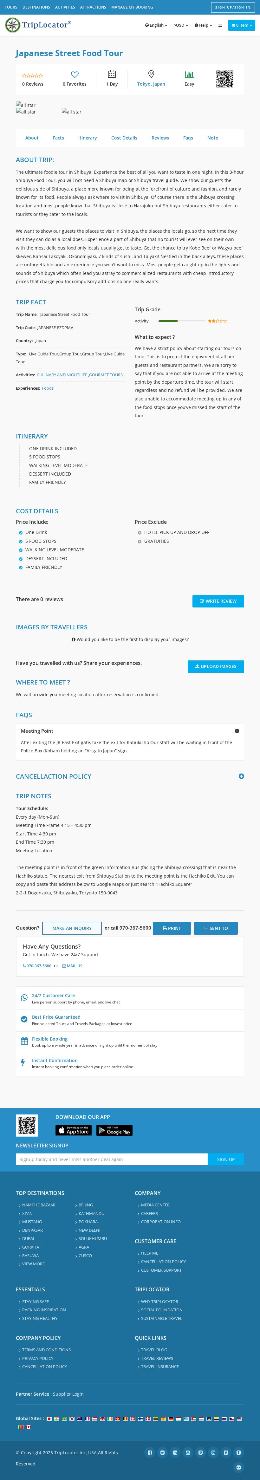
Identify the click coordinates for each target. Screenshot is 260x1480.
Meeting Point (37, 731)
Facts (58, 138)
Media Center (155, 1205)
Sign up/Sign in (233, 7)
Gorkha (30, 1247)
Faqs (188, 138)
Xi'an (27, 1213)
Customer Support (161, 1270)
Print (174, 928)
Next (249, 105)
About (32, 138)
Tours (11, 7)
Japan (159, 84)
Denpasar (32, 1230)
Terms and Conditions (46, 1350)
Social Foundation (162, 1310)
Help (203, 25)
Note (212, 138)
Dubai (28, 1238)
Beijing (86, 1205)
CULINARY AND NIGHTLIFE (62, 375)
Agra (84, 1247)
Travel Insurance (160, 1366)
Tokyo (144, 84)
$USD (179, 25)
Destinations (36, 7)
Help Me (149, 1253)
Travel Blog (154, 1350)
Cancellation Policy (163, 1261)
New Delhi (90, 1230)
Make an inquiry (72, 928)
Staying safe (35, 1301)
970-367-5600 (38, 966)
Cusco (85, 1255)
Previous (11, 105)
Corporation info (161, 1221)
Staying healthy (39, 1318)
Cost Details (124, 138)
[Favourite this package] (75, 76)
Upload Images (218, 666)
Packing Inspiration (44, 1310)
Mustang (32, 1221)
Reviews (160, 138)
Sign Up (226, 1159)
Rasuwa (30, 1255)
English (156, 25)
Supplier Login (68, 1394)
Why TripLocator (159, 1301)
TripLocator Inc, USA (75, 1453)
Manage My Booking (132, 7)
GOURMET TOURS (106, 375)
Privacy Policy (37, 1358)
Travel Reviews (157, 1358)
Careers (149, 1213)
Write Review (221, 601)
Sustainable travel (161, 1318)
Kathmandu (91, 1213)
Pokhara (88, 1221)
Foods (48, 388)
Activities (65, 7)
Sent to (218, 928)
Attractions (93, 7)
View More (33, 1264)
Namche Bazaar (38, 1205)
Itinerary (87, 138)
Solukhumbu (93, 1238)
